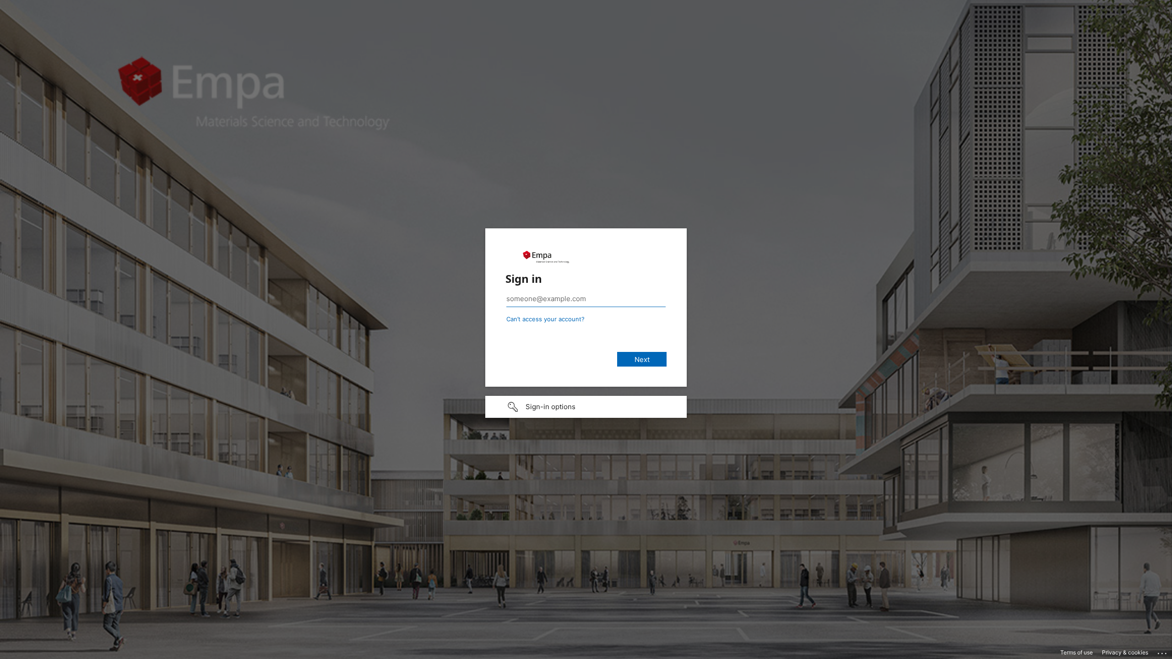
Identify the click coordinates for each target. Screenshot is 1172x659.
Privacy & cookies (1125, 652)
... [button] (1162, 651)
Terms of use (1076, 652)
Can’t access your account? (545, 319)
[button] (586, 407)
